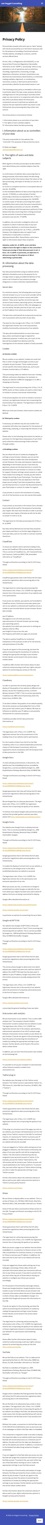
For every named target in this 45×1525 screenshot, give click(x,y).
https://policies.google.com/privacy (15, 910)
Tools (40, 1521)
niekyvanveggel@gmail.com (13, 150)
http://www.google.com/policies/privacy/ (25, 817)
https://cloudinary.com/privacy (13, 726)
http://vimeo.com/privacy (12, 1347)
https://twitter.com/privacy (12, 1188)
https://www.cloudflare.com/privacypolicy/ (18, 675)
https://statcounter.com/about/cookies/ (17, 1059)
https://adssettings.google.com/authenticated (19, 905)
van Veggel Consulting (11, 3)
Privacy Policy (34, 1515)
